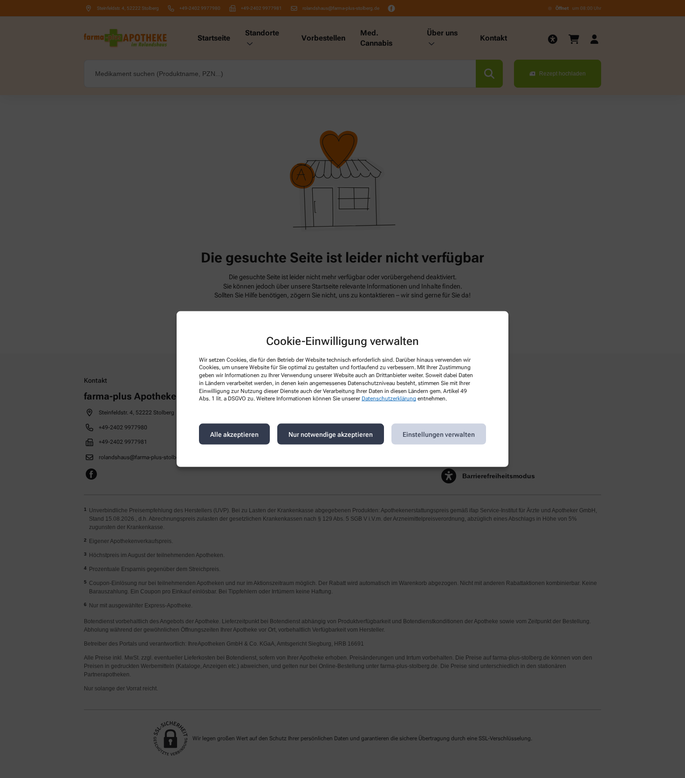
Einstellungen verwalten (439, 434)
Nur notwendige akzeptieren (330, 434)
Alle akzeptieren (234, 434)
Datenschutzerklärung (389, 398)
